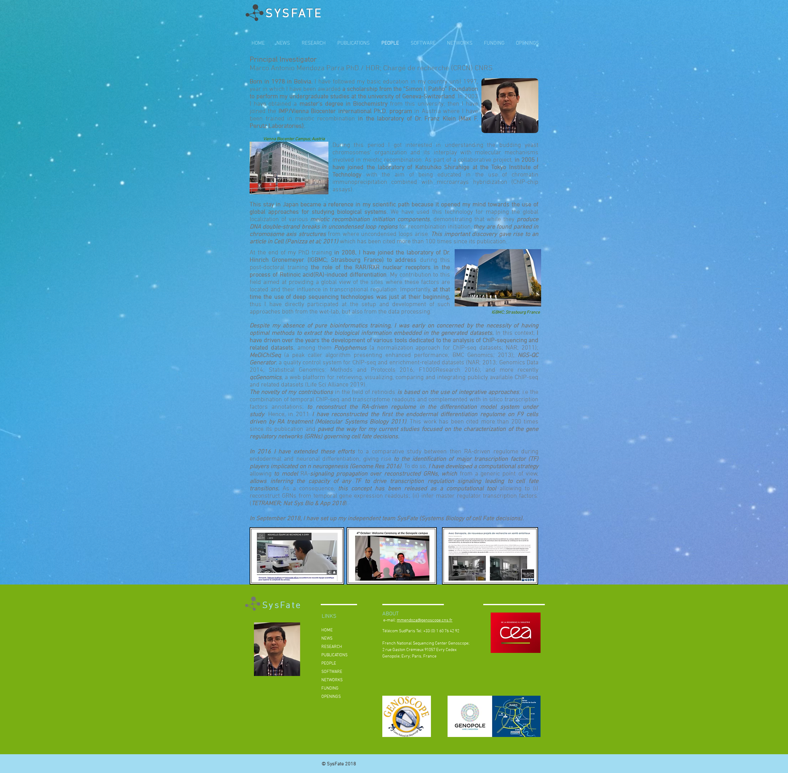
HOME (327, 630)
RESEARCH (331, 647)
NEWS (326, 638)
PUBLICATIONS (334, 655)
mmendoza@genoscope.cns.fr (424, 620)
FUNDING (330, 688)
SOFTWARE (331, 671)
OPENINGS (331, 696)
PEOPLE (328, 663)
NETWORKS (332, 680)
